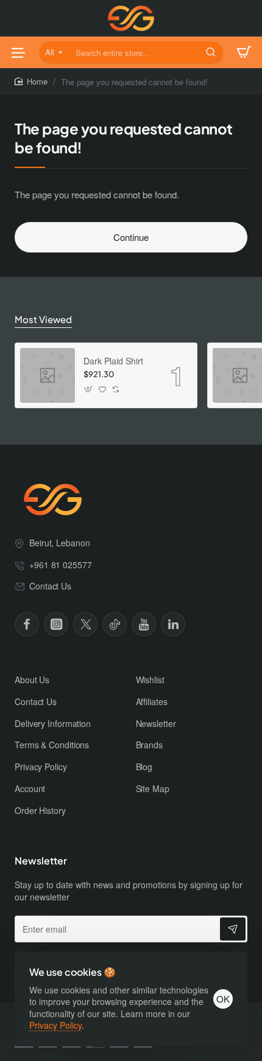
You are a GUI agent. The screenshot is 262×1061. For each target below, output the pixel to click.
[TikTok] (114, 624)
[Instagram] (56, 624)
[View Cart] (243, 52)
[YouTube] (144, 624)
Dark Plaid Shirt (113, 361)
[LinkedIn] (173, 624)
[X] (85, 624)
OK (223, 998)
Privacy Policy (55, 1025)
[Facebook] (27, 624)
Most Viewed (43, 319)
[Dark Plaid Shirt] (47, 375)
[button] (88, 389)
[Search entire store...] (211, 52)
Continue (131, 237)
